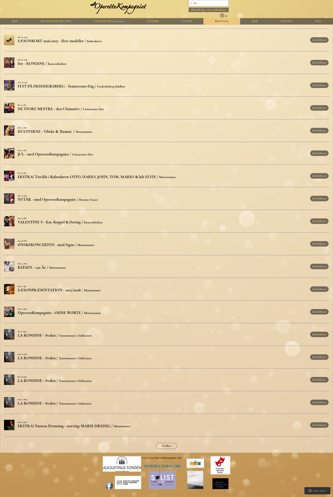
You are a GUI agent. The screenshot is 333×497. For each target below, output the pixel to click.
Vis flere (166, 446)
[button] (209, 10)
